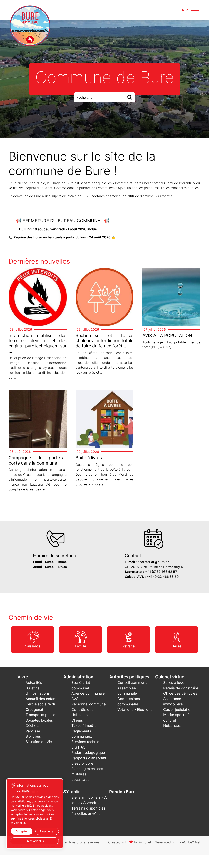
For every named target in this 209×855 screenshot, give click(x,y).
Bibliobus (33, 736)
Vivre (22, 676)
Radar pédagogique (88, 752)
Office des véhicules (180, 693)
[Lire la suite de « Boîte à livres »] (104, 440)
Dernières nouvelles (39, 261)
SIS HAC (78, 747)
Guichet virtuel (170, 676)
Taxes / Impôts (83, 725)
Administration (78, 676)
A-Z (185, 10)
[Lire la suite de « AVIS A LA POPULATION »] (171, 310)
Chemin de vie (31, 617)
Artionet (145, 842)
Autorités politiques (129, 676)
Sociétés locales (39, 720)
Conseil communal (132, 682)
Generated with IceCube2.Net (177, 842)
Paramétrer (47, 831)
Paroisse (33, 731)
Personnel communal (89, 704)
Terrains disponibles (88, 808)
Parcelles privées (85, 813)
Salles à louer (174, 682)
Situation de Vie (39, 742)
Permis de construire (180, 688)
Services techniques (88, 742)
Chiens (77, 720)
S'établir (71, 791)
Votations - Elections (134, 709)
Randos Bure (122, 791)
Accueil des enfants (42, 698)
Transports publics (41, 715)
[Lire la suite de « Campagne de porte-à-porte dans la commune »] (38, 442)
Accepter (22, 831)
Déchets (32, 725)
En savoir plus (35, 841)
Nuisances (172, 725)
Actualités (34, 682)
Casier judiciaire (176, 709)
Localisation (81, 779)
